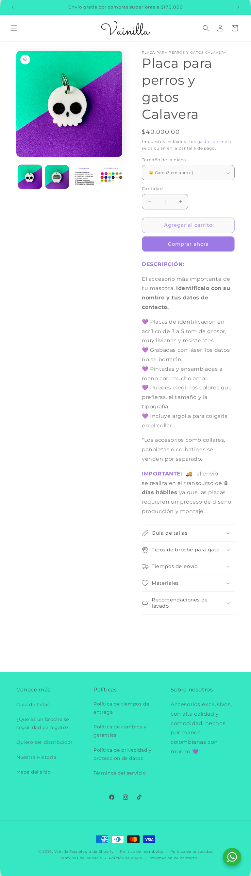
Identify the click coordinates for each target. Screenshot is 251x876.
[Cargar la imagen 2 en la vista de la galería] (57, 177)
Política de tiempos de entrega (121, 708)
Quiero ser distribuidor (44, 742)
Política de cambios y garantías (120, 731)
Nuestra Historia (36, 757)
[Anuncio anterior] (13, 7)
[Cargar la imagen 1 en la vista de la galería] (30, 177)
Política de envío (125, 858)
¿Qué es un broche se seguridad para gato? (42, 723)
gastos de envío (214, 141)
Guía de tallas (33, 704)
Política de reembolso (142, 851)
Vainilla (61, 851)
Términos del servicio (119, 773)
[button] (14, 28)
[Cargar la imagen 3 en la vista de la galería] (84, 177)
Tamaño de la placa (164, 159)
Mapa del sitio (33, 772)
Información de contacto (172, 858)
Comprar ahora (188, 244)
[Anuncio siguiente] (238, 7)
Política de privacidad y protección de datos (122, 754)
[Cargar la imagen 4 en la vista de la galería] (111, 177)
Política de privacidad (191, 851)
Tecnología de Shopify (92, 851)
